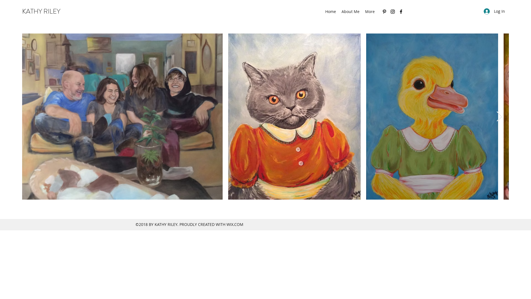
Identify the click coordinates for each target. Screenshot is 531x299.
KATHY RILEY (41, 11)
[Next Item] (499, 116)
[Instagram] (392, 11)
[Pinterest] (384, 11)
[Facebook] (401, 11)
